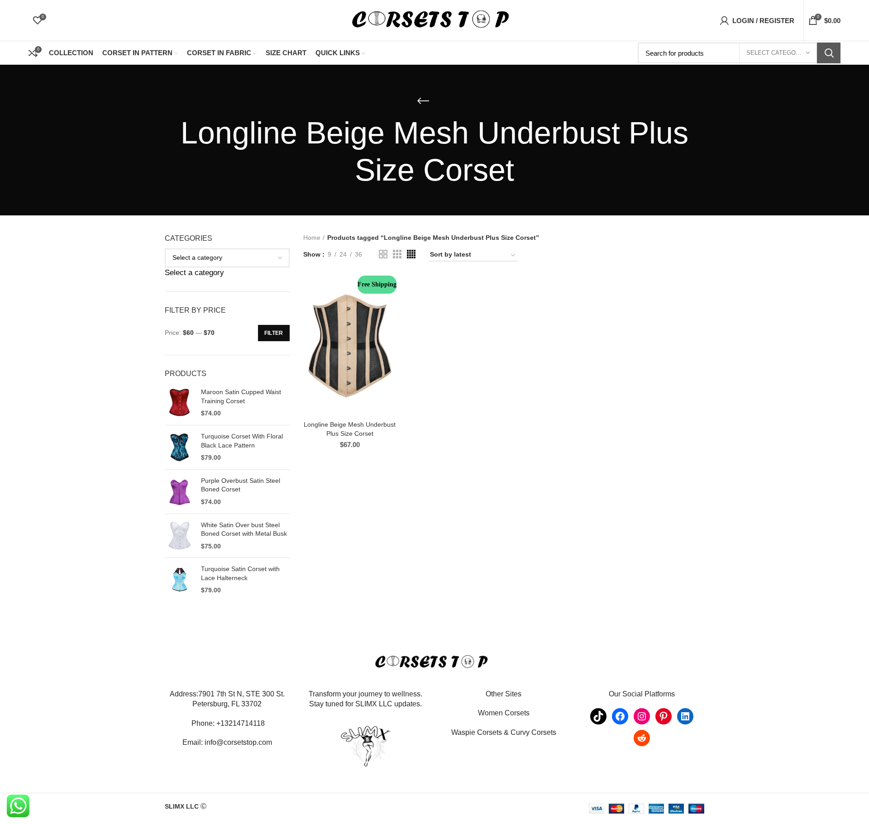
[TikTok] (598, 716)
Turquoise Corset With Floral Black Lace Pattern (242, 441)
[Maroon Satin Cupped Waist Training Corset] (179, 403)
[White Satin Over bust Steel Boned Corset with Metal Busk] (179, 536)
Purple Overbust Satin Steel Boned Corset (240, 485)
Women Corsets (504, 713)
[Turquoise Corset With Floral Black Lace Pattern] (179, 447)
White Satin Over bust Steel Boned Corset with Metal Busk (244, 529)
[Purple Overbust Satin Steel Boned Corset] (179, 491)
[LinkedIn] (685, 716)
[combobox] (194, 272)
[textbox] (194, 272)
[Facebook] (620, 716)
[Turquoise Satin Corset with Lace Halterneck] (179, 580)
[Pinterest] (663, 716)
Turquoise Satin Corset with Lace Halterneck (240, 573)
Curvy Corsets (533, 732)
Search (828, 53)
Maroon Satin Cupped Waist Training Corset (241, 396)
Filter (273, 333)
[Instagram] (642, 716)
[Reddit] (642, 738)
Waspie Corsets (476, 732)
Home (311, 237)
